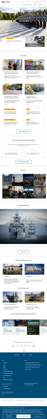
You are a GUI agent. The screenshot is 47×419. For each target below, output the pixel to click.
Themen (24, 354)
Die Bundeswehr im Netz (31, 304)
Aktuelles (30, 354)
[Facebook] (13, 346)
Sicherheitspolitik (28, 178)
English (18, 1)
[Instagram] (21, 346)
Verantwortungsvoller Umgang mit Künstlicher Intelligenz (32, 72)
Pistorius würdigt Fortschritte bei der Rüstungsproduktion (10, 112)
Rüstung (26, 190)
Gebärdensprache (34, 1)
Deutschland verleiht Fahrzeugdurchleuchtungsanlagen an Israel (11, 72)
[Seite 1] (22, 336)
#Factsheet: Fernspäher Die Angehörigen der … (32, 331)
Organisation (29, 276)
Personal (15, 191)
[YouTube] (25, 346)
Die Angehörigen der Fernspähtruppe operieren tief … (21, 331)
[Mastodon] (34, 346)
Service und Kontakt (28, 1)
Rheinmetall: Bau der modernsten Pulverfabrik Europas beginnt (11, 123)
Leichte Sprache (42, 1)
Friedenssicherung (17, 178)
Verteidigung (37, 179)
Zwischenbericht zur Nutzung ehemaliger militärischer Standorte (11, 97)
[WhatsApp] (17, 346)
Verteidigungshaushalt (39, 191)
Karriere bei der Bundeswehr (10, 304)
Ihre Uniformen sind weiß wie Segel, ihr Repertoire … (8, 331)
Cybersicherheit (7, 190)
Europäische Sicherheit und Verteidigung (7, 177)
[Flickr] (30, 346)
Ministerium (6, 276)
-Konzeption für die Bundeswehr (13, 41)
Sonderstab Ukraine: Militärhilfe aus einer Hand (32, 97)
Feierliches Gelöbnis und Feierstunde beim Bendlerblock (32, 123)
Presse (21, 1)
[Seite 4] (24, 336)
